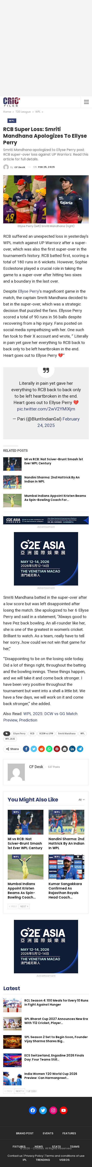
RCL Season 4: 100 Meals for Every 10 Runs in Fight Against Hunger (56, 1002)
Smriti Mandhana (67, 733)
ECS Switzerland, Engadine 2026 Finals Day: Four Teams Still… (54, 1057)
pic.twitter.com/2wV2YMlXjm (46, 409)
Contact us (14, 1156)
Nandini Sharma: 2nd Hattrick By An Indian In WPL (52, 479)
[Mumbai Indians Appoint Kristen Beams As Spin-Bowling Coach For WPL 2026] (12, 501)
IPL (25, 1160)
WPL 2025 (10, 739)
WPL (12, 120)
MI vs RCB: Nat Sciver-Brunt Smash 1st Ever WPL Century (53, 461)
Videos (64, 1160)
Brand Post (25, 1133)
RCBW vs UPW (46, 733)
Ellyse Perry (28, 291)
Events (48, 1133)
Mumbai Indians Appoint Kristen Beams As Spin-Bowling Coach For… (55, 498)
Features (69, 1133)
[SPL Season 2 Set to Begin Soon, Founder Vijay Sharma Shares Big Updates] (12, 1042)
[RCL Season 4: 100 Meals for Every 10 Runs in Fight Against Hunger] (12, 1005)
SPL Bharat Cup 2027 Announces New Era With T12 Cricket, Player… (56, 1021)
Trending (43, 1160)
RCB (32, 733)
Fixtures (19, 1147)
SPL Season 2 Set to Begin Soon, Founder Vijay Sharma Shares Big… (56, 1039)
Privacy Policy (33, 1156)
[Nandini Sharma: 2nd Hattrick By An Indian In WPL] (12, 482)
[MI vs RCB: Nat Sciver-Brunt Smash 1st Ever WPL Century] (12, 464)
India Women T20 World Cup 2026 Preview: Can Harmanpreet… (50, 1076)
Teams (74, 1147)
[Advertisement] (46, 48)
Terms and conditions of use (65, 1156)
